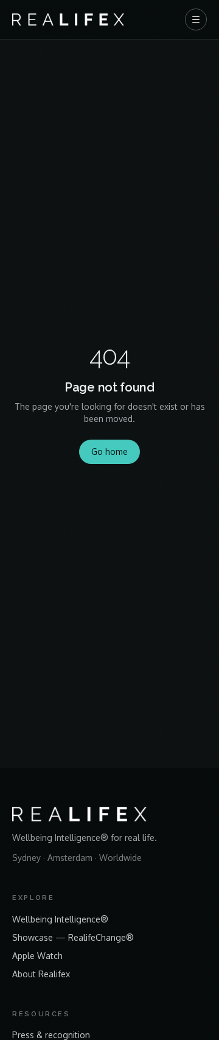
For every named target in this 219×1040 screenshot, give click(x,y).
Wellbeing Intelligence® (60, 919)
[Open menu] (196, 19)
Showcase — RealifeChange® (73, 937)
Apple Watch (37, 955)
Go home (109, 451)
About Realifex (41, 974)
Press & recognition (51, 1035)
